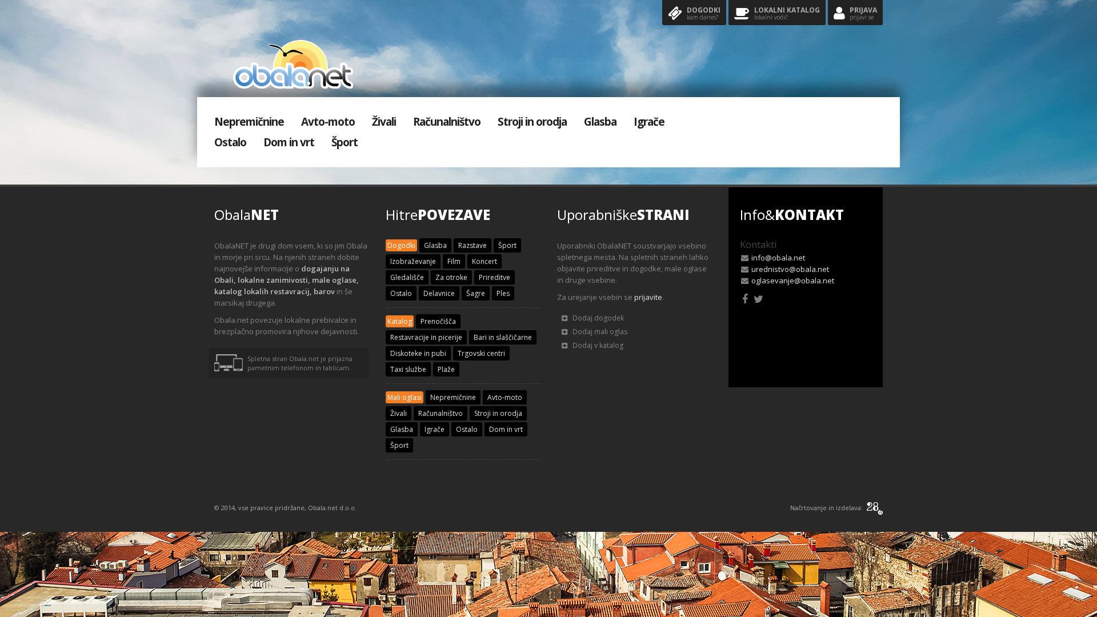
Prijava (863, 13)
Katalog (399, 321)
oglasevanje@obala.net (792, 280)
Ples (503, 293)
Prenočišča (438, 321)
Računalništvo (447, 121)
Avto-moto (328, 121)
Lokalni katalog (787, 13)
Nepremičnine (249, 121)
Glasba (600, 121)
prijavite (648, 297)
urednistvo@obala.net (790, 269)
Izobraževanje (413, 261)
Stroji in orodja (532, 121)
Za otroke (451, 277)
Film (454, 261)
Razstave (472, 245)
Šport (344, 142)
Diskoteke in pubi (418, 353)
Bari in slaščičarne (503, 337)
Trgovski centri (481, 353)
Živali (384, 121)
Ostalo (230, 142)
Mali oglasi (404, 397)
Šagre (475, 293)
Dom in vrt (288, 142)
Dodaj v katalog (597, 345)
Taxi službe (408, 369)
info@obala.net (778, 258)
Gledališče (407, 277)
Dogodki (703, 13)
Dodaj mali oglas (599, 331)
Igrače (649, 121)
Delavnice (439, 293)
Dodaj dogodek (597, 318)
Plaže (446, 369)
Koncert (484, 261)
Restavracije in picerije (426, 337)
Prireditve (494, 277)
